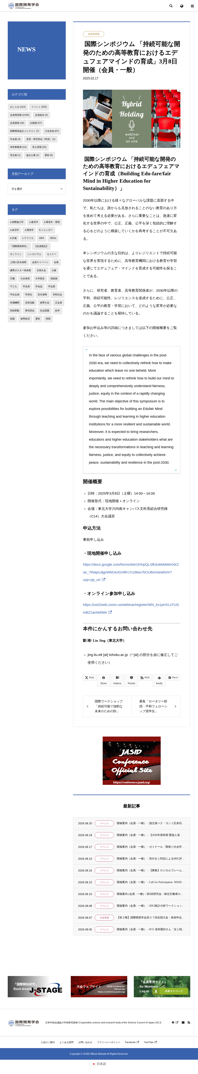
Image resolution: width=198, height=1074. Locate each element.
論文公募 (32, 155)
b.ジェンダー (46, 230)
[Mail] (183, 1022)
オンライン (16, 254)
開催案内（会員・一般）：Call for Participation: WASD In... (151, 882)
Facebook (130, 1042)
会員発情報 (93, 34)
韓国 (48, 318)
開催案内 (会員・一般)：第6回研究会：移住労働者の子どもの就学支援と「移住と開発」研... (151, 894)
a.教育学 (33, 222)
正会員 (58, 302)
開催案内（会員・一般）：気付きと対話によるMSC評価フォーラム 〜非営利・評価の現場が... (151, 858)
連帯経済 (25, 318)
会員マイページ (40, 262)
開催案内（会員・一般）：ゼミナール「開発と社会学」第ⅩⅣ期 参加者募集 (151, 846)
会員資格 (17, 123)
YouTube (149, 1042)
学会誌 (38, 286)
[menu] (181, 6)
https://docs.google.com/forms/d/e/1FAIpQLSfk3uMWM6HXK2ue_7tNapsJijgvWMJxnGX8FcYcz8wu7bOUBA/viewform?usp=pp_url (131, 572)
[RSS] (189, 1022)
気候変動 (14, 310)
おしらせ (18, 107)
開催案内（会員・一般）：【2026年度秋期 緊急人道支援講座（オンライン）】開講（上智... (151, 835)
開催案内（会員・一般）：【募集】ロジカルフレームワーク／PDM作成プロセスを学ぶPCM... (151, 870)
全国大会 (41, 270)
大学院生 (40, 278)
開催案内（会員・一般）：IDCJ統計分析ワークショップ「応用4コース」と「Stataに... (151, 905)
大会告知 (104, 917)
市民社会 (57, 294)
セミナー (51, 254)
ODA (41, 238)
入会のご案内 (48, 1042)
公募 (54, 270)
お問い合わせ (85, 1042)
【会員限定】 (41, 246)
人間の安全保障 (18, 262)
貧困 (12, 318)
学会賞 (15, 139)
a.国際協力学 (17, 222)
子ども (13, 286)
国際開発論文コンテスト (24, 131)
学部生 (28, 294)
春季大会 (44, 302)
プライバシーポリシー (108, 1042)
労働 (12, 278)
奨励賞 (53, 278)
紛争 (57, 310)
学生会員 (14, 294)
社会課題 (44, 310)
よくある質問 (66, 1042)
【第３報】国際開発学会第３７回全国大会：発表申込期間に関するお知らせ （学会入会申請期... (151, 917)
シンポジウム (34, 254)
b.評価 (13, 238)
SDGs (53, 238)
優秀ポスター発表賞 (20, 270)
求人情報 (39, 147)
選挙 (49, 155)
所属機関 (14, 302)
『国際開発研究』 (19, 246)
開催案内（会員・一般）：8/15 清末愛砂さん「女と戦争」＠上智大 (151, 929)
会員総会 (41, 115)
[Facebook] (175, 1022)
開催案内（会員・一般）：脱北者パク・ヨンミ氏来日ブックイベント (151, 823)
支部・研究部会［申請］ (40, 139)
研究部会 (29, 310)
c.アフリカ (27, 238)
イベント (104, 823)
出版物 (36, 123)
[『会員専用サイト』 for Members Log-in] (162, 995)
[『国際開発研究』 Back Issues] (36, 995)
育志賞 (15, 155)
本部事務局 (18, 147)
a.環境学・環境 (52, 222)
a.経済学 (14, 230)
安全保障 (42, 294)
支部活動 (29, 302)
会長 (56, 262)
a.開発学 (29, 230)
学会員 (26, 286)
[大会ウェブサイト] (99, 995)
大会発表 (25, 278)
